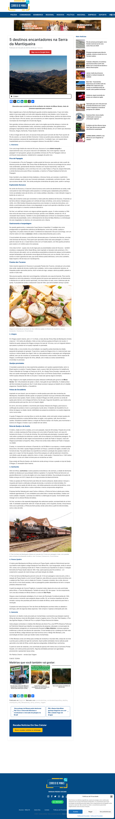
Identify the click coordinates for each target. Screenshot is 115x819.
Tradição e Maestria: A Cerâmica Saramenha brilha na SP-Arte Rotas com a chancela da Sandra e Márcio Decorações (96, 64)
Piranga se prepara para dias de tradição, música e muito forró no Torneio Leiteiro (96, 54)
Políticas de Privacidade (83, 815)
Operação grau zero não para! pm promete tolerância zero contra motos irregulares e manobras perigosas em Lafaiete (96, 106)
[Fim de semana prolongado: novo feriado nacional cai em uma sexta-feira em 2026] (80, 43)
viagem (43, 702)
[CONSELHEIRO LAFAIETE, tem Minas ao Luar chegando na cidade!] (80, 137)
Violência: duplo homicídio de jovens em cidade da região (95, 96)
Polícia (13, 15)
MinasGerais (25, 702)
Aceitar (75, 812)
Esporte (102, 15)
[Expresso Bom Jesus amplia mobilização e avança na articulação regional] (80, 116)
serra (32, 702)
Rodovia (60, 15)
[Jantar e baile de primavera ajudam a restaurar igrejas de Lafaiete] (80, 74)
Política (70, 15)
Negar (90, 812)
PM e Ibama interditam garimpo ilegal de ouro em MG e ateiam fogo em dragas (57, 711)
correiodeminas (41, 700)
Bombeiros (38, 15)
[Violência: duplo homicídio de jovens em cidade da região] (80, 96)
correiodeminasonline (54, 700)
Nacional (81, 15)
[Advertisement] (74, 5)
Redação (40, 48)
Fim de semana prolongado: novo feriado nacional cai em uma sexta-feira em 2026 (96, 43)
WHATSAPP (59, 802)
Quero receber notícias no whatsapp (28, 730)
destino (64, 700)
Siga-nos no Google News (40, 52)
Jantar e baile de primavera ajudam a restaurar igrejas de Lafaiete (95, 75)
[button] (111, 796)
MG (19, 702)
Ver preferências (105, 812)
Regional (50, 15)
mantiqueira (13, 702)
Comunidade (25, 15)
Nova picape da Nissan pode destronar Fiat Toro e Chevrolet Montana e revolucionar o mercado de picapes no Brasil (27, 711)
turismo (37, 702)
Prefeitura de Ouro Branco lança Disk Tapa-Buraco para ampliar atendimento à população (96, 127)
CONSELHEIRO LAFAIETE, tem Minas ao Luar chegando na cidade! (95, 137)
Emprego (92, 15)
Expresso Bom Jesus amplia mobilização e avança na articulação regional (95, 117)
